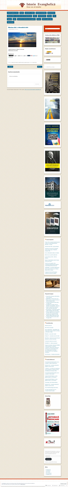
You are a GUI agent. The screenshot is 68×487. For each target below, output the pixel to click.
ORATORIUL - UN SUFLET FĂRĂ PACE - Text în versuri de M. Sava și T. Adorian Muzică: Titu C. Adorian (52, 268)
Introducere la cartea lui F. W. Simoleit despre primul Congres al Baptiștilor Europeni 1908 (51, 249)
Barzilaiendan (49, 323)
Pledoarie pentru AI (48, 325)
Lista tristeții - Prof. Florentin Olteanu (51, 382)
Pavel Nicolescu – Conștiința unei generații (52, 354)
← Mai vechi (10, 66)
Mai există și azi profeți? (49, 327)
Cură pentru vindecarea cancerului (51, 341)
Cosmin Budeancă (50, 359)
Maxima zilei (13, 62)
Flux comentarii (48, 473)
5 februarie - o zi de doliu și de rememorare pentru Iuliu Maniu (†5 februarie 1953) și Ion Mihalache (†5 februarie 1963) (52, 369)
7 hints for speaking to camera (13, 12)
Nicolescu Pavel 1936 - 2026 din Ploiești (52, 246)
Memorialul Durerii (51, 12)
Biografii (21, 12)
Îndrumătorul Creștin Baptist (41, 12)
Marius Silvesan (11, 29)
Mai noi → (39, 66)
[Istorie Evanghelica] (34, 5)
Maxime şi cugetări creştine (25, 62)
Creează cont (48, 469)
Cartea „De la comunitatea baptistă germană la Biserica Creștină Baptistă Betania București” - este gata (52, 243)
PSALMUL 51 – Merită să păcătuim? (51, 343)
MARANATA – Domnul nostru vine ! (52, 298)
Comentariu (37, 84)
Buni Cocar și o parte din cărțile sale (51, 254)
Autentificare (48, 470)
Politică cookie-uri (23, 484)
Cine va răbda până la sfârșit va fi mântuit (52, 252)
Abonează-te (48, 459)
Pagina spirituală (10, 22)
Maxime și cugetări (18, 62)
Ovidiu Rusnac (34, 62)
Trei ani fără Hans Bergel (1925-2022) (51, 387)
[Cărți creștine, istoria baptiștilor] (52, 234)
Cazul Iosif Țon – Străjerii (30, 12)
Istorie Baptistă (49, 239)
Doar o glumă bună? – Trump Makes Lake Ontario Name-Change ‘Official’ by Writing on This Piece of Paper (52, 330)
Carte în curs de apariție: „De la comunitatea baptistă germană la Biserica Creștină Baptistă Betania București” (52, 264)
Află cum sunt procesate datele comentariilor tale (33, 89)
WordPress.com (48, 474)
